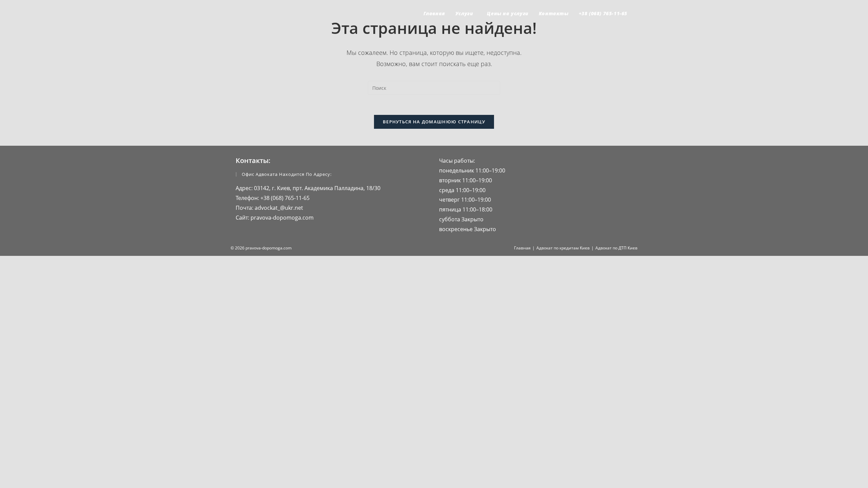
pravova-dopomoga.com (281, 217)
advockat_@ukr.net (278, 207)
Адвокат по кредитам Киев (563, 248)
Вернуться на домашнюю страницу (434, 122)
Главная (522, 248)
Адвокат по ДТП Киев (616, 248)
